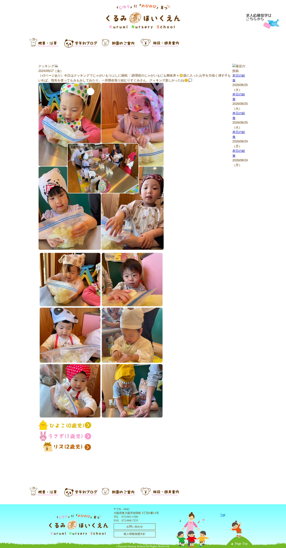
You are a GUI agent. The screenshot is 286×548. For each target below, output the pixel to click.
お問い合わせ (134, 526)
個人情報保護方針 (135, 533)
